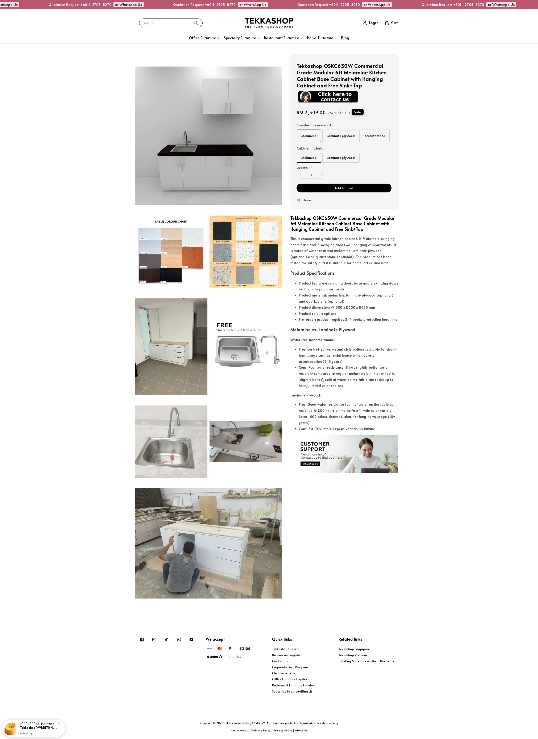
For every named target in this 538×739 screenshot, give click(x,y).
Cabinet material (311, 148)
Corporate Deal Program (290, 667)
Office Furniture (202, 38)
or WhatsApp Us (98, 4)
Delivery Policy (261, 730)
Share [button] (307, 200)
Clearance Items (283, 673)
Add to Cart (344, 187)
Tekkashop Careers (285, 649)
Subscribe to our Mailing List (293, 691)
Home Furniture (320, 38)
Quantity (302, 168)
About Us (301, 730)
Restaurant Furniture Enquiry (293, 685)
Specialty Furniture (240, 38)
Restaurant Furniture (281, 38)
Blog (345, 37)
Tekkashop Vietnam (353, 655)
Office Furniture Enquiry (289, 679)
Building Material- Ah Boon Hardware (366, 661)
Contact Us (280, 661)
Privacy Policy (282, 730)
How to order (239, 730)
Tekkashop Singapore (354, 649)
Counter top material (314, 125)
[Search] (195, 23)
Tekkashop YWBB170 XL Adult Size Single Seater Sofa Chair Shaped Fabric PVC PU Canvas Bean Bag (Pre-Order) (38, 727)
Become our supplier (287, 655)
